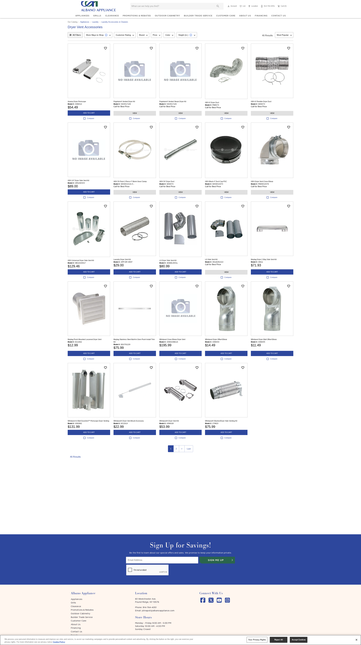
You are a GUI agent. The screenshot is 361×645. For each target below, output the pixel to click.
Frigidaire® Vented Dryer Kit (124, 102)
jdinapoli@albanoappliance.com (158, 610)
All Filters (77, 35)
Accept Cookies (299, 640)
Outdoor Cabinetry (167, 15)
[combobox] (98, 35)
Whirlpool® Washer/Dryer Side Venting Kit (221, 421)
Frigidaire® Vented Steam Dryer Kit (172, 102)
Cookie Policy (59, 642)
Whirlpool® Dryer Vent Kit (169, 421)
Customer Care (225, 15)
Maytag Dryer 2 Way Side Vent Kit (264, 259)
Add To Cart (89, 113)
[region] (180, 640)
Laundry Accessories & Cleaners (114, 22)
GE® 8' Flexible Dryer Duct (261, 102)
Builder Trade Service (198, 15)
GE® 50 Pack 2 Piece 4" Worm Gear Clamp (130, 181)
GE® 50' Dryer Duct (166, 181)
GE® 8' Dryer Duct (212, 103)
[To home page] (98, 6)
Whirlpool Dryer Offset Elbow (216, 339)
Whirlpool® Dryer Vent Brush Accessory (129, 421)
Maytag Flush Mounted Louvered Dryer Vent (84, 339)
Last (189, 449)
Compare (90, 118)
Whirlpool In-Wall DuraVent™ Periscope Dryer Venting (88, 421)
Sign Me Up (216, 560)
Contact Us (278, 15)
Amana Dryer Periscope (77, 102)
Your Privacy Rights (257, 640)
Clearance (112, 15)
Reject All (278, 640)
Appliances (82, 15)
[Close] (356, 640)
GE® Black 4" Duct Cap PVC (216, 181)
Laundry (95, 22)
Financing (261, 15)
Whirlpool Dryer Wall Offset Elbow (264, 339)
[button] (228, 6)
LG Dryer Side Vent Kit (167, 260)
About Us (245, 15)
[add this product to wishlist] (105, 48)
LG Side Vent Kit (211, 259)
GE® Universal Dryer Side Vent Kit (81, 260)
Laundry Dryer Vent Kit (122, 259)
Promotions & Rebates (137, 15)
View (135, 113)
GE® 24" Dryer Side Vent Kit (78, 180)
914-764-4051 (150, 607)
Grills (97, 15)
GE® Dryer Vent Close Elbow (262, 181)
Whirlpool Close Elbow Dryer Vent (172, 339)
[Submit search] (217, 6)
